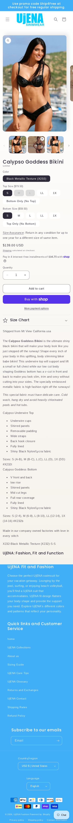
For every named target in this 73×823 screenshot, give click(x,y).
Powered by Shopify (40, 814)
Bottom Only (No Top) (21, 201)
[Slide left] (4, 145)
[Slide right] (69, 145)
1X (55, 192)
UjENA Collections (19, 647)
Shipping (7, 250)
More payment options (36, 308)
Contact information (57, 820)
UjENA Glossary (17, 681)
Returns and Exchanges (22, 690)
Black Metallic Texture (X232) (26, 178)
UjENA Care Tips (18, 673)
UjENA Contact (16, 698)
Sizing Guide (15, 664)
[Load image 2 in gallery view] (55, 144)
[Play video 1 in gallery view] (36, 144)
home (11, 638)
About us (13, 656)
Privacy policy (17, 820)
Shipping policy (35, 820)
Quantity (8, 267)
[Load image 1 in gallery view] (17, 144)
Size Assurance (13, 232)
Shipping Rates (17, 707)
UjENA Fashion (21, 814)
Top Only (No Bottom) (21, 223)
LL (42, 192)
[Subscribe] (58, 740)
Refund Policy (16, 715)
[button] (7, 19)
